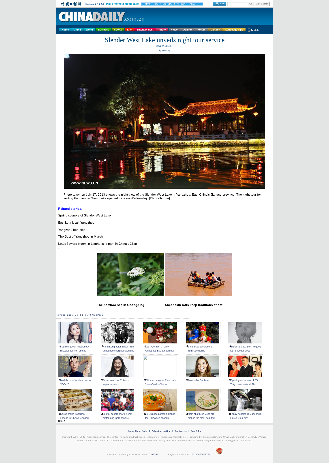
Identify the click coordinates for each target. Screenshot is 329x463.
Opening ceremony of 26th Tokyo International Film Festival (244, 384)
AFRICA (181, 4)
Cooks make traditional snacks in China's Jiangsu (74, 416)
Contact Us (181, 431)
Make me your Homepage (122, 3)
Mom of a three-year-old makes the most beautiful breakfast (201, 418)
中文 (148, 4)
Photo (162, 29)
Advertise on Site (161, 431)
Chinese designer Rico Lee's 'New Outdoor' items (160, 382)
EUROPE (167, 4)
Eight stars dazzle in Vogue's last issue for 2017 (245, 348)
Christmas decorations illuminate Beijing (200, 348)
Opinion (187, 29)
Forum (201, 29)
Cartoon (215, 29)
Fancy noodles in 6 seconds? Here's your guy (246, 416)
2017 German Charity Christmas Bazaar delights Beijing (159, 350)
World (89, 29)
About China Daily (137, 431)
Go (250, 3)
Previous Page (63, 315)
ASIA (192, 4)
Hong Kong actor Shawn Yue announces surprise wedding (118, 348)
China (77, 29)
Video (174, 29)
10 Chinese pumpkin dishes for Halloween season (160, 416)
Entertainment (145, 29)
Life (129, 29)
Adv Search (262, 3)
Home (65, 29)
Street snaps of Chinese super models (116, 382)
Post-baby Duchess (198, 380)
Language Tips (234, 29)
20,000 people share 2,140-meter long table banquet (117, 416)
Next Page (97, 315)
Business (103, 29)
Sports (118, 29)
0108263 (153, 454)
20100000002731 (201, 454)
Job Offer (196, 431)
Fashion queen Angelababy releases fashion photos (75, 348)
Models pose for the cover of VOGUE (75, 382)
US (156, 4)
